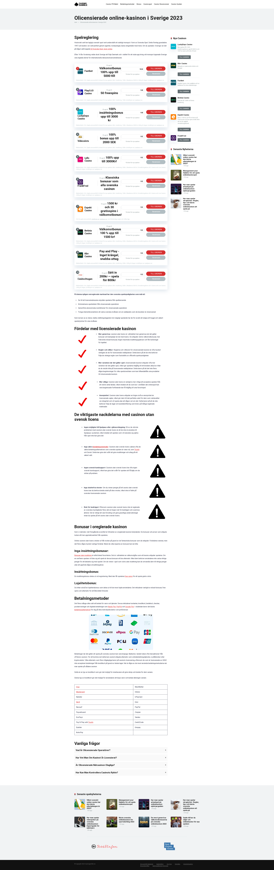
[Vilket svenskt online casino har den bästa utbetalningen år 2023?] (176, 164)
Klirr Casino (88, 255)
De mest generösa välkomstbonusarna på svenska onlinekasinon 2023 (159, 821)
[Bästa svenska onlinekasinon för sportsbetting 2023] (111, 827)
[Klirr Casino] (80, 257)
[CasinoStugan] (80, 277)
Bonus (139, 4)
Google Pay (129, 607)
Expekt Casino (88, 209)
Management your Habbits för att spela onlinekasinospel (191, 173)
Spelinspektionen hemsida (160, 866)
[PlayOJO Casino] (80, 94)
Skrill (78, 702)
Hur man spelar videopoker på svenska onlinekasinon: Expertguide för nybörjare (93, 823)
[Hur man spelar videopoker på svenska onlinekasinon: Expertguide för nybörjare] (79, 827)
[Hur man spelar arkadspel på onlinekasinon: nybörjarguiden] (176, 194)
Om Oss (169, 864)
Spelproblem (160, 864)
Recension (156, 74)
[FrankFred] (80, 184)
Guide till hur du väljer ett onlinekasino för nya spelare (191, 821)
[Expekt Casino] (80, 211)
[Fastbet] (80, 73)
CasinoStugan (85, 279)
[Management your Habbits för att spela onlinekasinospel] (176, 180)
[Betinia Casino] (80, 234)
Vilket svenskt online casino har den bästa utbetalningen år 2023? (190, 159)
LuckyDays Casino (83, 117)
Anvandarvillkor (144, 866)
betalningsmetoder (100, 447)
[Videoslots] (80, 139)
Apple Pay (112, 607)
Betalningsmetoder (127, 4)
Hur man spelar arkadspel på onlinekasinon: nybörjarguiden (189, 188)
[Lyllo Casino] (80, 161)
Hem (75, 22)
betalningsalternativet (82, 610)
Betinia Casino (88, 232)
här (129, 219)
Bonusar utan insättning (83, 555)
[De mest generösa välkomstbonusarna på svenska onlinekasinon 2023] (144, 827)
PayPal (119, 607)
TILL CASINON (156, 69)
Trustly (136, 450)
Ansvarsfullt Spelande (146, 864)
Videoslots (83, 141)
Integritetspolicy (188, 864)
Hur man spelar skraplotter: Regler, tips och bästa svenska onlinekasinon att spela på (191, 204)
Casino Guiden (176, 4)
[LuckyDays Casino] (80, 114)
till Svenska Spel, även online (101, 49)
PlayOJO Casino (89, 92)
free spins (129, 576)
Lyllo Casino (88, 159)
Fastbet (89, 71)
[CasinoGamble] (80, 3)
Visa (77, 687)
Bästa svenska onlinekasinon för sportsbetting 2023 (126, 820)
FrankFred (83, 186)
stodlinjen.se (95, 219)
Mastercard (80, 692)
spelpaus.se (103, 219)
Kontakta (177, 864)
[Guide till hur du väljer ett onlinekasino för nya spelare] (176, 827)
